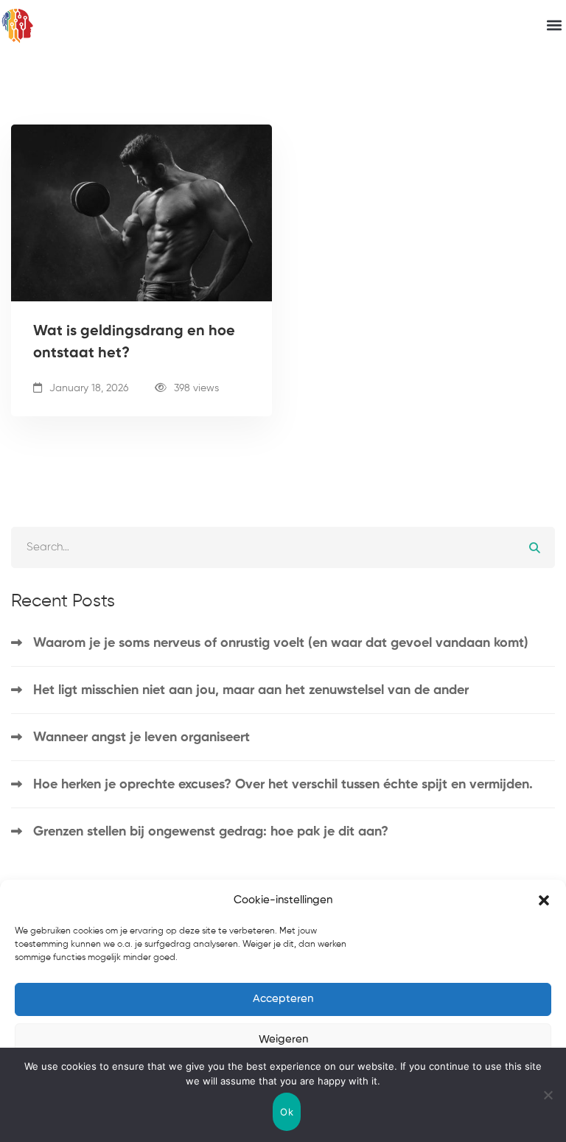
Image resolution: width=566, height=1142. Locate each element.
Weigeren (283, 1039)
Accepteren (283, 998)
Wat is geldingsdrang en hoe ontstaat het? (134, 342)
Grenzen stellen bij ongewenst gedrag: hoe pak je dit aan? (210, 831)
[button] (544, 900)
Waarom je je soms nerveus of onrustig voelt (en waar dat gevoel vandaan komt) (280, 643)
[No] (547, 1094)
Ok (286, 1112)
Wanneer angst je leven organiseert (141, 737)
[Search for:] (283, 547)
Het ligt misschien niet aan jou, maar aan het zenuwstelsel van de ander (251, 690)
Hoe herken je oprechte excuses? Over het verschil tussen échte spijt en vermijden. (283, 784)
